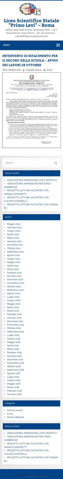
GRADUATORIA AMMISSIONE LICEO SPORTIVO (32, 180)
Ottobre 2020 (14, 286)
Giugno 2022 (13, 231)
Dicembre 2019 (15, 321)
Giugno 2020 (13, 300)
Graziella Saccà (33, 69)
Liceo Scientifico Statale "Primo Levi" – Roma (31, 22)
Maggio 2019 (13, 342)
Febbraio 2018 (14, 390)
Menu (6, 45)
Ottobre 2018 (14, 366)
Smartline (43, 475)
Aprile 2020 (13, 307)
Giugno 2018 (13, 380)
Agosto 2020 (13, 293)
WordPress (32, 475)
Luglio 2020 (13, 297)
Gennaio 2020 (14, 317)
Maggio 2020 (14, 304)
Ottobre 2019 (14, 328)
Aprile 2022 (13, 234)
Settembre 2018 (15, 370)
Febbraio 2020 (14, 314)
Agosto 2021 (13, 255)
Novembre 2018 (15, 362)
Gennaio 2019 (14, 356)
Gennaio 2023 (14, 227)
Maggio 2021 (13, 262)
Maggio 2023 (13, 224)
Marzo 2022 (13, 238)
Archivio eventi (15, 410)
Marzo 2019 (13, 349)
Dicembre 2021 (15, 244)
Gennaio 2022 (14, 241)
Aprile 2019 (13, 345)
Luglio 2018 (13, 377)
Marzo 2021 (13, 269)
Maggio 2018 (13, 383)
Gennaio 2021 (14, 276)
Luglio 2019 (13, 335)
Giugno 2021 (13, 258)
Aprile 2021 (13, 265)
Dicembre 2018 (15, 359)
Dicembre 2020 (15, 279)
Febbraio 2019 (14, 352)
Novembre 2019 (15, 324)
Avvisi (49, 69)
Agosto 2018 (13, 373)
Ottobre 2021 (13, 248)
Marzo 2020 (13, 310)
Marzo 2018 (13, 387)
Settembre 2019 (15, 331)
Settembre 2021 (15, 251)
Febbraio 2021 (14, 272)
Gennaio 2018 (14, 394)
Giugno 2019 (13, 338)
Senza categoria (15, 417)
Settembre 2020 (15, 290)
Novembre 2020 (15, 283)
